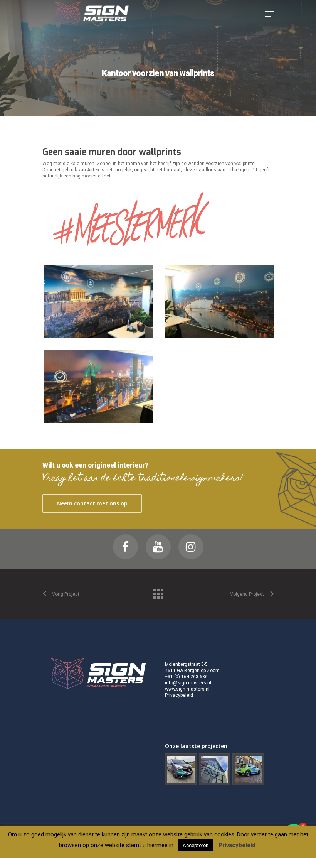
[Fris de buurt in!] (248, 769)
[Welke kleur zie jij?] (181, 769)
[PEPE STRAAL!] (215, 769)
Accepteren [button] (195, 845)
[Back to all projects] (158, 592)
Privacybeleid (179, 695)
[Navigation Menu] (269, 14)
